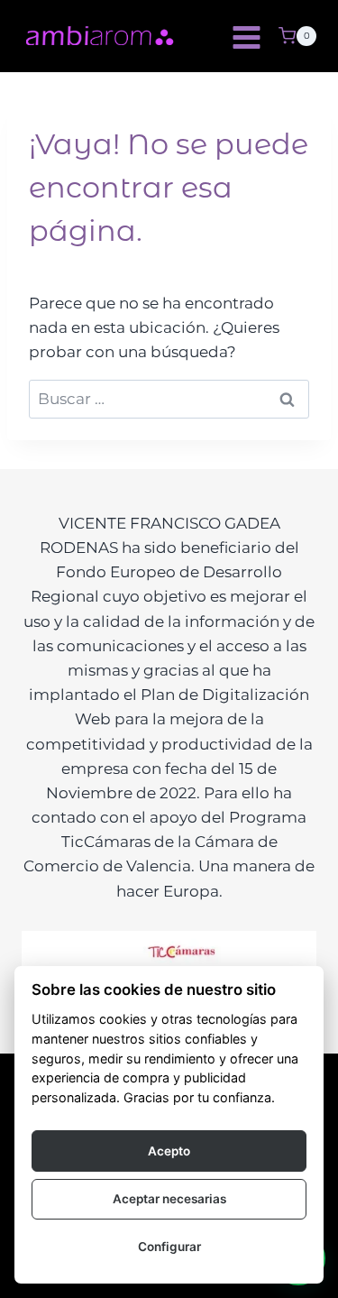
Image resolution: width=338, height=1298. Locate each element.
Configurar (169, 1246)
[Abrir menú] (246, 36)
